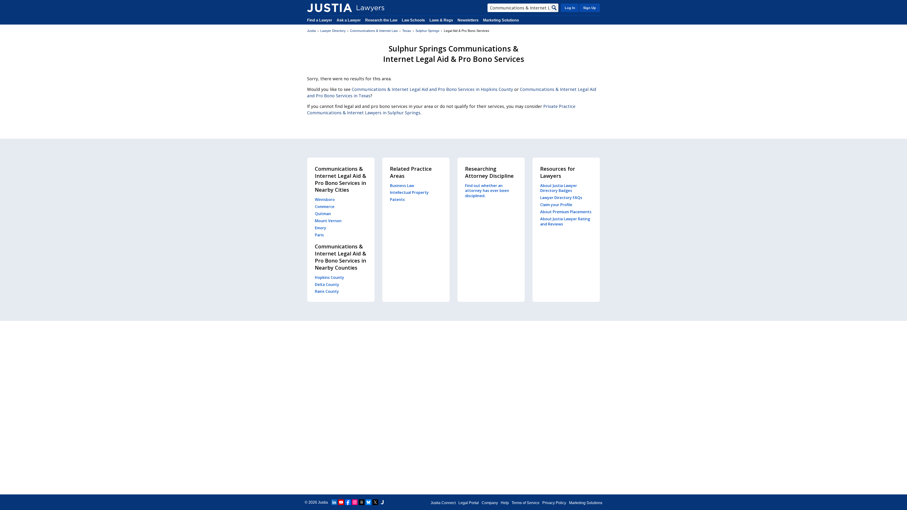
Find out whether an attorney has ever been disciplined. (487, 191)
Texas (406, 31)
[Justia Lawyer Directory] (329, 8)
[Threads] (361, 502)
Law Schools (413, 20)
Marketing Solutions (501, 20)
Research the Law (381, 20)
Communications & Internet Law (374, 31)
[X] (375, 502)
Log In (570, 8)
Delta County (327, 284)
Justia (311, 31)
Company (490, 503)
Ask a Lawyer (349, 20)
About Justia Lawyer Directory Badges (558, 188)
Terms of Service (525, 503)
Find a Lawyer (319, 20)
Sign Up (589, 8)
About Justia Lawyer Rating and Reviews (565, 221)
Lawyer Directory (333, 31)
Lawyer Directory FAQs (561, 197)
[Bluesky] (368, 502)
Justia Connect (443, 503)
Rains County (327, 291)
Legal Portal (468, 503)
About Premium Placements (565, 211)
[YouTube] (341, 502)
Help (505, 503)
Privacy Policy (554, 503)
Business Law (402, 185)
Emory (320, 227)
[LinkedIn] (334, 502)
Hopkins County (329, 277)
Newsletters (468, 20)
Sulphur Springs (427, 31)
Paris (319, 235)
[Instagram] (355, 502)
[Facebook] (348, 502)
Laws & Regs (441, 20)
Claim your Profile (556, 204)
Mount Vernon (328, 220)
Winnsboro (325, 199)
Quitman (323, 213)
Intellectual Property (409, 192)
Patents (397, 199)
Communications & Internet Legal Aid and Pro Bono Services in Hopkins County (432, 89)
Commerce (324, 206)
